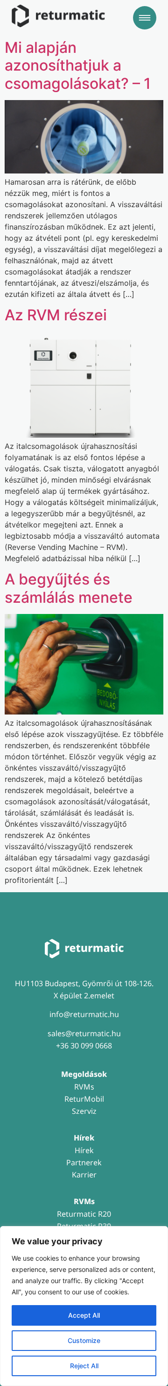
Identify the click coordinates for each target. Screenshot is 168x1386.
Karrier (84, 1174)
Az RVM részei (56, 315)
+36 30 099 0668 (84, 1045)
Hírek (84, 1150)
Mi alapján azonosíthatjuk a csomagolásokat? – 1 (78, 65)
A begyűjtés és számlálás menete (69, 588)
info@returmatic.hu (84, 1014)
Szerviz (84, 1111)
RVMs (84, 1087)
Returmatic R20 (84, 1214)
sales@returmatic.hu (84, 1033)
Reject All (84, 1366)
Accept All (84, 1315)
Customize (84, 1340)
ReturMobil (84, 1099)
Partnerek (84, 1162)
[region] (84, 1306)
